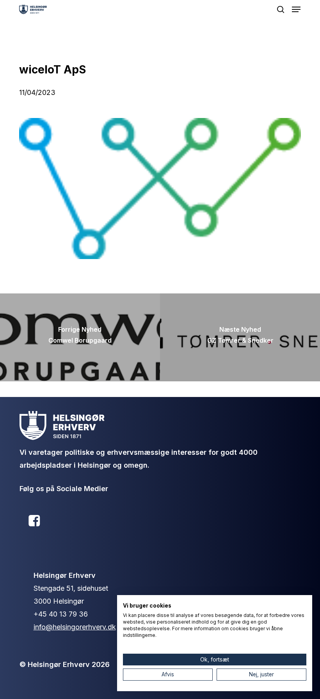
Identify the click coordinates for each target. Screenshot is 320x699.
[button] (296, 9)
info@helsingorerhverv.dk (75, 627)
